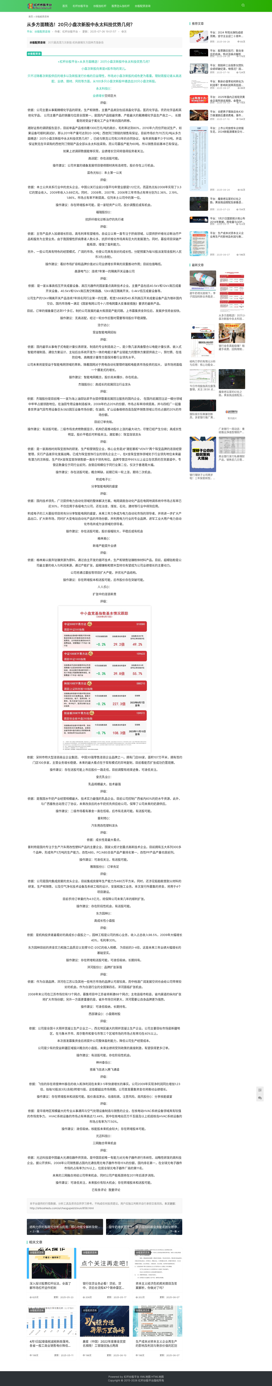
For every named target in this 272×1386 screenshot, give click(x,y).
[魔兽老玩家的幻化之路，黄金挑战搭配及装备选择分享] (199, 204)
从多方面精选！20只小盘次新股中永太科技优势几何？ (232, 317)
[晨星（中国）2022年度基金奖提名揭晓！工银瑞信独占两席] (104, 1321)
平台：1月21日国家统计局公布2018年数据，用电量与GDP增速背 (227, 222)
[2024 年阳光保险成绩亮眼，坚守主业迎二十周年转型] (199, 37)
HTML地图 (157, 1376)
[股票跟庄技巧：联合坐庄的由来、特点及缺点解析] (199, 53)
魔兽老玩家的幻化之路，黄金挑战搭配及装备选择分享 (232, 393)
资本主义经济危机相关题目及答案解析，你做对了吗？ (156, 1285)
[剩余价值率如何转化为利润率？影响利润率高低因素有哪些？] (199, 85)
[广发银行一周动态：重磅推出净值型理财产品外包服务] (232, 413)
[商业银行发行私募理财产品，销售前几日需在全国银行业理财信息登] (232, 445)
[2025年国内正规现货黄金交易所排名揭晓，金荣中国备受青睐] (199, 99)
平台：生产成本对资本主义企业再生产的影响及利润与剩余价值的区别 (227, 236)
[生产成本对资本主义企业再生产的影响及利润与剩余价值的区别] (157, 1321)
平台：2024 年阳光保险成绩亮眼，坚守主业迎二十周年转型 (227, 36)
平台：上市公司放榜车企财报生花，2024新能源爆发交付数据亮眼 (227, 131)
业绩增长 (99, 96)
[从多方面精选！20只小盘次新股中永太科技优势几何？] (232, 292)
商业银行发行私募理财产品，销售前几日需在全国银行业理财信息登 (232, 458)
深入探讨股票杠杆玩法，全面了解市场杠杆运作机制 (50, 1285)
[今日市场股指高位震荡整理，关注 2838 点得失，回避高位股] (203, 376)
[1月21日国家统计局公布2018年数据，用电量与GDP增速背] (199, 220)
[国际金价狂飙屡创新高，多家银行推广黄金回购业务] (203, 405)
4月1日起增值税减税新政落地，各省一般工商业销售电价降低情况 (50, 1344)
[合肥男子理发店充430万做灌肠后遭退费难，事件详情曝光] (199, 115)
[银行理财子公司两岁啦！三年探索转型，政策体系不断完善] (203, 454)
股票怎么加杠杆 (121, 5)
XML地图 (145, 1376)
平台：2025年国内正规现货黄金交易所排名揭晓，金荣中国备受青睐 (227, 100)
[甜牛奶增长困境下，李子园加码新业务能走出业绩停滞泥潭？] (203, 280)
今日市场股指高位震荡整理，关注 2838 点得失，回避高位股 (203, 387)
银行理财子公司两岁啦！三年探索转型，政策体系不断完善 (203, 476)
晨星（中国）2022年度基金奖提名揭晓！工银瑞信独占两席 (104, 1343)
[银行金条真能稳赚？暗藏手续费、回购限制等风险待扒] (232, 333)
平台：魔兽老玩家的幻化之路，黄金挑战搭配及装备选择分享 (227, 202)
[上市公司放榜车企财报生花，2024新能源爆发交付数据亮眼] (199, 158)
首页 (65, 5)
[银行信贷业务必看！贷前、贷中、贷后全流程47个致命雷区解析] (104, 1263)
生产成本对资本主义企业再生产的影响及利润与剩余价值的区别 (156, 1343)
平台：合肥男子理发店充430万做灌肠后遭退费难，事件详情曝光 (227, 115)
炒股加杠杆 (99, 5)
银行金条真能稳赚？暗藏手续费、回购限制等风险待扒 (232, 347)
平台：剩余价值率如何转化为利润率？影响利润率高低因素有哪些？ (227, 85)
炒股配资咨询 (142, 5)
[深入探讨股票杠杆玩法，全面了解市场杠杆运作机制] (51, 1263)
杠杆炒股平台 (80, 5)
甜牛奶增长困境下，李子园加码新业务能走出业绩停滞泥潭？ (203, 294)
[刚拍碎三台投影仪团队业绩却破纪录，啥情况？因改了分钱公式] (199, 68)
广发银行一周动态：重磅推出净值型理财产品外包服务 (232, 430)
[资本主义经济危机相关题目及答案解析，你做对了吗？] (157, 1263)
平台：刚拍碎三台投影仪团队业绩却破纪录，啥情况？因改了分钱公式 (227, 69)
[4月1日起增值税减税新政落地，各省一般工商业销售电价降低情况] (51, 1321)
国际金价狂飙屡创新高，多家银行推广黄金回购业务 (203, 415)
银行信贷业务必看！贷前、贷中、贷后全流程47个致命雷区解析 (104, 1286)
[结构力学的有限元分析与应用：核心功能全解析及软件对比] (203, 341)
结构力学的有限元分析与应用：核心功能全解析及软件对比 (203, 363)
